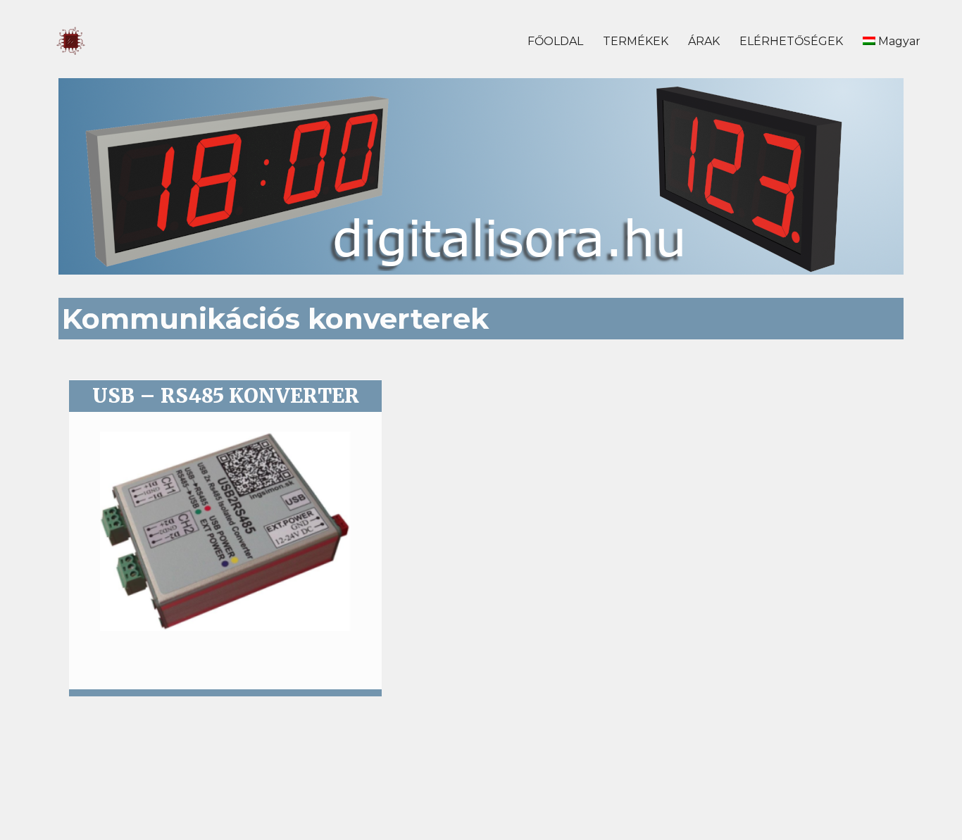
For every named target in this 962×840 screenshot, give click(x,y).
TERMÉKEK (635, 41)
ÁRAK (704, 41)
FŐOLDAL (555, 41)
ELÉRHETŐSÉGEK (791, 41)
